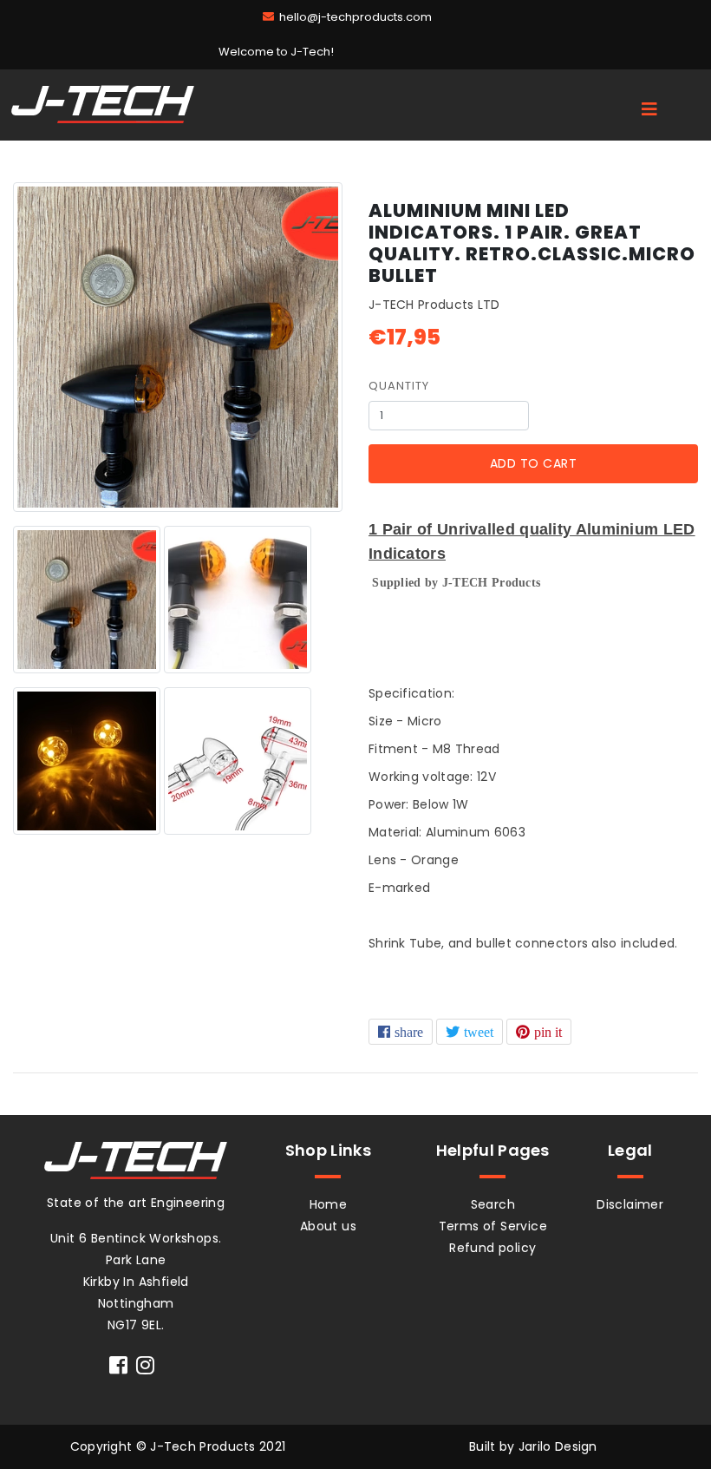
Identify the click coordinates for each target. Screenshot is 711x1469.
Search (493, 1204)
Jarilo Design (558, 1446)
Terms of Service (493, 1226)
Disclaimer (630, 1204)
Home (329, 1204)
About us (328, 1226)
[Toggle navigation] (649, 109)
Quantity (399, 385)
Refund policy (492, 1247)
